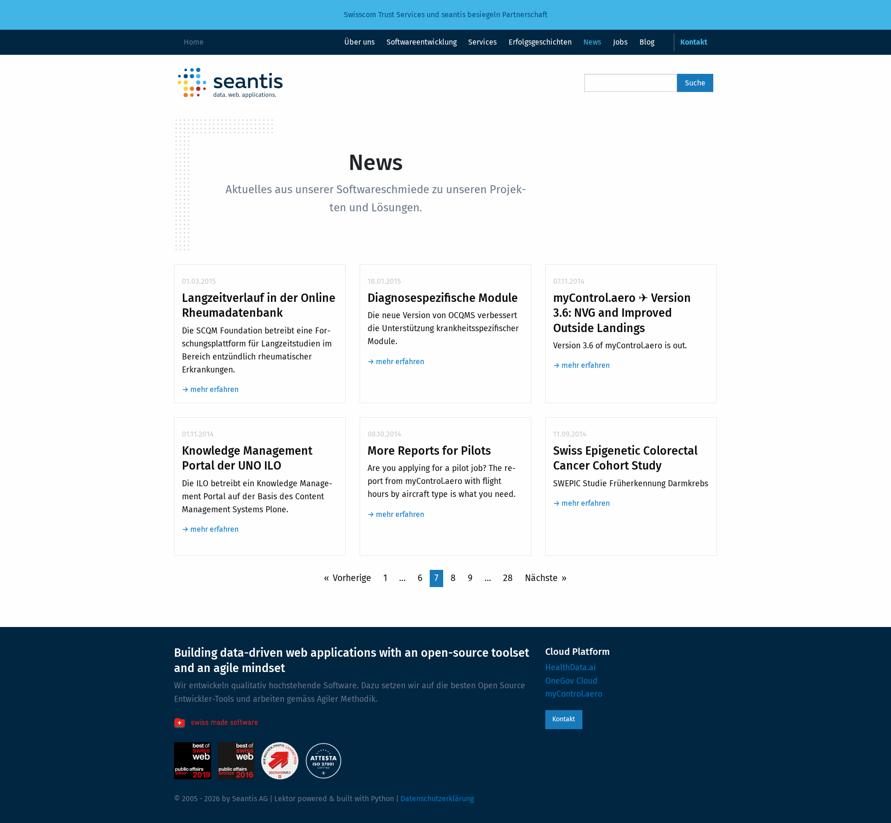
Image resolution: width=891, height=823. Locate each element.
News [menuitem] (592, 42)
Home (194, 42)
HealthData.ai (570, 668)
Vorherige (352, 578)
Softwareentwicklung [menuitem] (422, 42)
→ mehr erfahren (210, 389)
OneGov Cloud (571, 681)
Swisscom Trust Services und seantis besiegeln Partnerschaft (446, 14)
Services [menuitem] (482, 42)
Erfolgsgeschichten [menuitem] (540, 42)
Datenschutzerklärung (437, 798)
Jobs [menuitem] (620, 42)
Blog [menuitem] (646, 42)
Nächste (541, 578)
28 (508, 578)
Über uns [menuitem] (359, 42)
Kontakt (563, 719)
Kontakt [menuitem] (693, 42)
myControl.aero (573, 694)
